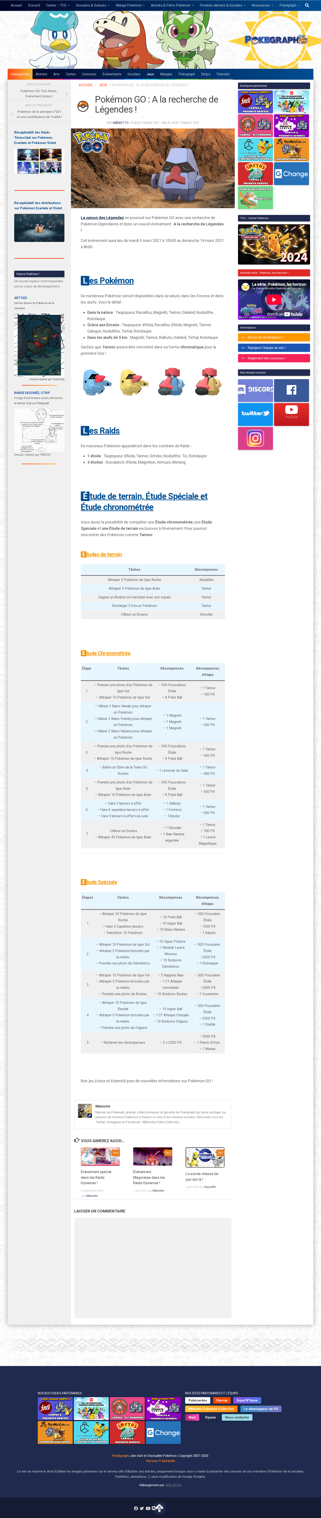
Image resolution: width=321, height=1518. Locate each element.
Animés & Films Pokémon (170, 5)
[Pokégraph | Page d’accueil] (277, 39)
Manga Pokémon (129, 5)
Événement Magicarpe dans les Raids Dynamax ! (149, 1177)
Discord (34, 5)
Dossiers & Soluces (91, 5)
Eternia (221, 1400)
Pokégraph (288, 5)
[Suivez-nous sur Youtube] (148, 1508)
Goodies (134, 74)
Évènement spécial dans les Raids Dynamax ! (96, 1177)
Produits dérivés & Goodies (221, 5)
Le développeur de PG (261, 1409)
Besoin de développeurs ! (266, 337)
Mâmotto (121, 123)
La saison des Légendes (102, 217)
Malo (192, 1417)
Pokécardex (197, 1400)
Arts (56, 74)
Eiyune (210, 1417)
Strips (205, 74)
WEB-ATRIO (173, 1485)
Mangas (166, 74)
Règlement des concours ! (267, 358)
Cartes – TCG (56, 5)
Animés (41, 74)
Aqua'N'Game (247, 1400)
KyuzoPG (210, 1187)
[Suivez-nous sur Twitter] (142, 1508)
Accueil (16, 5)
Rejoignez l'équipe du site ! (267, 348)
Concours (89, 74)
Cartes (71, 74)
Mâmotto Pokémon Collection (211, 1409)
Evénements (111, 74)
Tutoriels (223, 74)
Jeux (150, 74)
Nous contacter (237, 1417)
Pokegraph (186, 74)
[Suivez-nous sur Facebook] (136, 1508)
